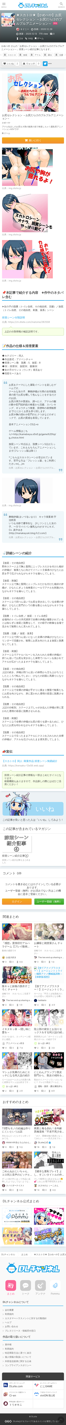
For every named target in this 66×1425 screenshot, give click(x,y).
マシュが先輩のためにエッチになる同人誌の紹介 (16, 1074)
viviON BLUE (48, 1394)
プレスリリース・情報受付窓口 (20, 1330)
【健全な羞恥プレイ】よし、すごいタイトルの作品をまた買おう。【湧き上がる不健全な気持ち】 (48, 1176)
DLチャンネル (33, 5)
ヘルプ (8, 1322)
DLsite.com (17, 1385)
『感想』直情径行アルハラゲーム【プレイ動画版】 (16, 946)
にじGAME (48, 1385)
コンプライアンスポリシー (18, 1365)
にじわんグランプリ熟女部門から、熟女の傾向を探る (48, 1075)
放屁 (25, 55)
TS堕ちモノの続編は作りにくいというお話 (16, 1130)
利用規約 (9, 1314)
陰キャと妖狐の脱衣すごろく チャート (16, 988)
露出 (50, 55)
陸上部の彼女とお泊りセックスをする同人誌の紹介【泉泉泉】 (48, 1032)
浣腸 (61, 55)
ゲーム (40, 38)
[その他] (50, 63)
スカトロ (12, 55)
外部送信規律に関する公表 (18, 1361)
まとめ (24, 1254)
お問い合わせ (11, 1326)
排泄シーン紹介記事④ (15, 855)
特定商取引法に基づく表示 (18, 1353)
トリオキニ (17, 1403)
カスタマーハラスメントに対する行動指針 (26, 1318)
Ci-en (17, 1394)
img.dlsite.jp (15, 188)
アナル (38, 55)
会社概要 (9, 1310)
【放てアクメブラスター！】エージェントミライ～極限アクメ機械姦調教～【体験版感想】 (48, 991)
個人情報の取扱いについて (18, 1357)
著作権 (8, 1344)
